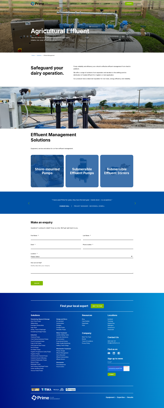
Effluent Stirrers (60, 359)
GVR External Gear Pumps (38, 345)
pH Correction (60, 339)
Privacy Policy (86, 343)
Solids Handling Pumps (37, 368)
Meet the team (97, 306)
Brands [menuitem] (84, 3)
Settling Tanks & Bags (62, 345)
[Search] (122, 3)
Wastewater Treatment (63, 348)
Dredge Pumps (60, 327)
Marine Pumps (35, 362)
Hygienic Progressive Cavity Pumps (41, 351)
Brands (84, 339)
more (47, 182)
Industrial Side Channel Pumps (39, 356)
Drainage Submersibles (37, 325)
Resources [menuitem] (95, 3)
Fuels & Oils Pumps (36, 343)
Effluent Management (62, 353)
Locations (112, 315)
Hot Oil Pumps (35, 347)
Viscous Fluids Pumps (37, 370)
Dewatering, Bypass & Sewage (40, 319)
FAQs (83, 325)
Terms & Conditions (87, 341)
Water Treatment (61, 333)
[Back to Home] (42, 3)
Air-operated (60, 321)
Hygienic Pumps (35, 354)
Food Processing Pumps (37, 341)
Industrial (34, 335)
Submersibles (60, 323)
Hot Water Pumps (35, 349)
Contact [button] (129, 3)
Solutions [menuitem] (62, 3)
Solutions (39, 55)
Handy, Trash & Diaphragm (38, 329)
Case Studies (85, 321)
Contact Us (113, 337)
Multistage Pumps (36, 364)
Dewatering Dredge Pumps (38, 331)
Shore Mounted (60, 355)
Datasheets (85, 323)
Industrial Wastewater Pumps (39, 360)
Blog (83, 319)
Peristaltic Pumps (61, 329)
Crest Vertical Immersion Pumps (39, 339)
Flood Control (60, 366)
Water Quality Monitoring (63, 343)
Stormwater (60, 362)
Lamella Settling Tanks (62, 335)
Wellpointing (34, 323)
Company (86, 333)
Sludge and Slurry (61, 319)
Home (33, 55)
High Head (34, 327)
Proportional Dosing (62, 341)
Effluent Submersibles (62, 357)
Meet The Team (86, 337)
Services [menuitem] (73, 3)
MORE (117, 182)
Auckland (110, 319)
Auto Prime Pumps (36, 321)
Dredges (58, 325)
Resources (87, 315)
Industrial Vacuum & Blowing (38, 358)
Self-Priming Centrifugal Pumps (39, 366)
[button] (29, 203)
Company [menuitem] (107, 3)
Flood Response (61, 364)
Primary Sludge (60, 351)
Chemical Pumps (35, 337)
